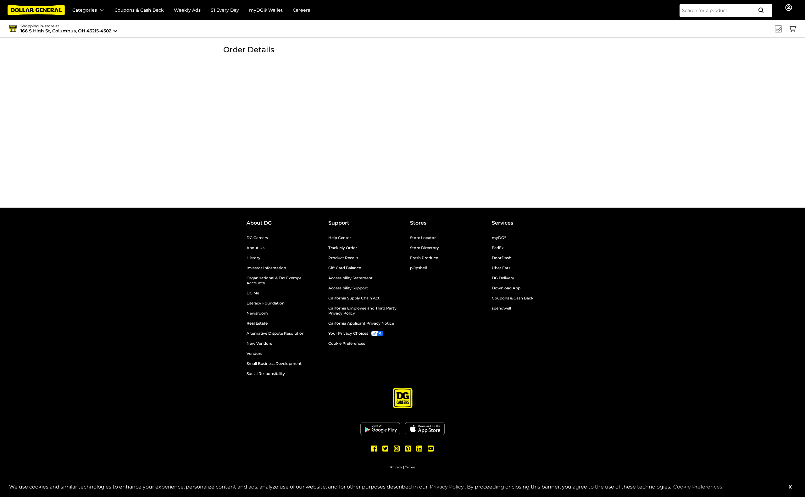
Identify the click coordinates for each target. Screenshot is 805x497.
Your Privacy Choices (348, 333)
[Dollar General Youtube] (431, 448)
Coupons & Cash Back (139, 10)
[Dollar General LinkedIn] (419, 448)
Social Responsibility (266, 373)
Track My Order (342, 247)
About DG (259, 223)
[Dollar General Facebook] (374, 448)
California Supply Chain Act (354, 298)
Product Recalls (343, 257)
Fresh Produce (424, 257)
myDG (499, 237)
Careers (301, 10)
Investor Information (282, 268)
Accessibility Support (364, 288)
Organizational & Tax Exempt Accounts (280, 281)
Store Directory (424, 247)
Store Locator (423, 237)
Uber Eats (501, 267)
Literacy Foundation (282, 303)
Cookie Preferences (697, 487)
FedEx (498, 247)
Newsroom (281, 313)
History (253, 257)
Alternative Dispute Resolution (282, 333)
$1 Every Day (225, 10)
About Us (255, 247)
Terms (410, 467)
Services (502, 223)
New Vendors (282, 343)
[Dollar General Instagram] (397, 448)
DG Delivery (503, 278)
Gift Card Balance (344, 267)
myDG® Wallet (266, 10)
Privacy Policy (447, 487)
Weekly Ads (187, 10)
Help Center (339, 237)
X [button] (790, 487)
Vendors (278, 353)
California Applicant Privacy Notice (361, 323)
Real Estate (281, 323)
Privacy (396, 467)
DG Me (277, 293)
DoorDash (501, 257)
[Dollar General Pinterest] (408, 448)
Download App (506, 288)
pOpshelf (442, 268)
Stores (418, 223)
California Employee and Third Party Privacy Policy (362, 311)
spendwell (501, 308)
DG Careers (281, 237)
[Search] (763, 10)
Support (338, 223)
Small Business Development (274, 363)
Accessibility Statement (350, 278)
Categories (84, 10)
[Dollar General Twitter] (385, 448)
